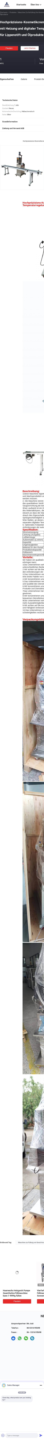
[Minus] (40, 1385)
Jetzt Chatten (29, 48)
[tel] (39, 1338)
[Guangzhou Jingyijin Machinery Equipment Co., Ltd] (7, 4)
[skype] (32, 1338)
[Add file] (3, 1435)
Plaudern (9, 48)
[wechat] (26, 1338)
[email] (13, 1338)
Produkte (13, 12)
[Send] (41, 1435)
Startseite (4, 12)
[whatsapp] (20, 1338)
